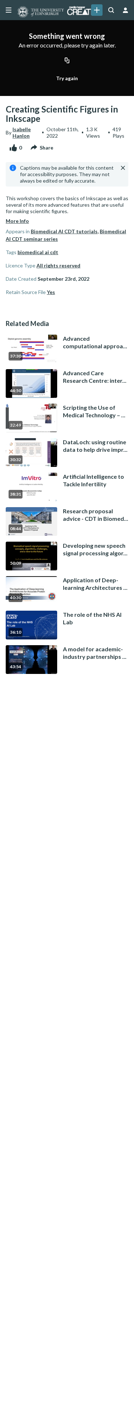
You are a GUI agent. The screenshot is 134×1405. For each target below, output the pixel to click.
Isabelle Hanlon (22, 132)
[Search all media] (111, 10)
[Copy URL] (67, 60)
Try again (67, 78)
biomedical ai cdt (38, 252)
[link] (97, 10)
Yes (51, 292)
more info (17, 221)
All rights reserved (58, 265)
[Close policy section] (123, 167)
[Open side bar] (8, 10)
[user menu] (125, 10)
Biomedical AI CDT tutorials (64, 231)
